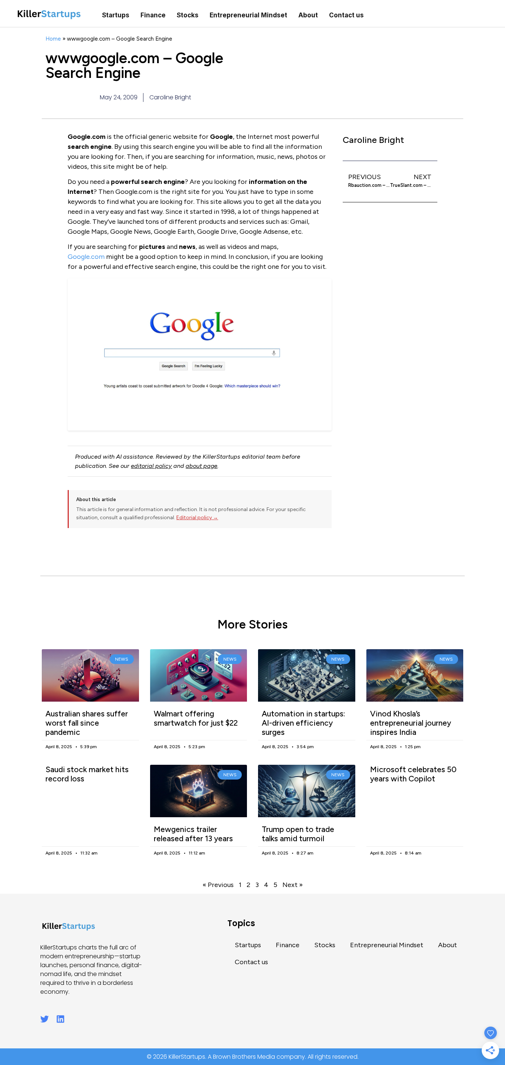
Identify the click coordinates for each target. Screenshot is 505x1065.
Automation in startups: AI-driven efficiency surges (303, 723)
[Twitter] (44, 1019)
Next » (292, 885)
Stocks (188, 15)
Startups (115, 15)
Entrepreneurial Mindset (248, 15)
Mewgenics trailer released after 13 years (193, 834)
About (308, 15)
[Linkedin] (60, 1019)
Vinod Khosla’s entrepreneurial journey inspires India (410, 723)
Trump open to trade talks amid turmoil (298, 834)
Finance (153, 15)
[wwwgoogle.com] (200, 354)
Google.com (86, 257)
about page (201, 465)
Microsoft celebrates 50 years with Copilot (413, 774)
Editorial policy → (197, 517)
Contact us (346, 15)
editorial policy (151, 465)
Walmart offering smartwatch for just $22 (196, 718)
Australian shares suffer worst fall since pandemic (86, 723)
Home (53, 38)
